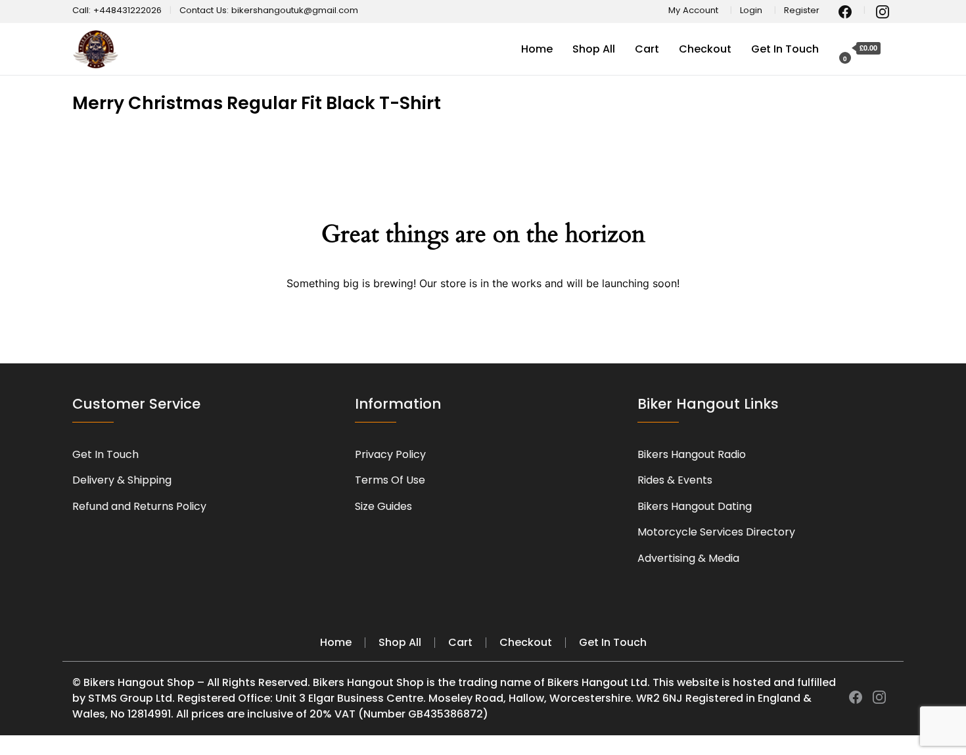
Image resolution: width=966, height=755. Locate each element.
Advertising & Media (688, 558)
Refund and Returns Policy (139, 506)
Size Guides (383, 506)
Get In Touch (785, 49)
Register (801, 10)
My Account (693, 10)
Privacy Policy (390, 454)
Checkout (705, 49)
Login (751, 10)
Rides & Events (674, 480)
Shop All (593, 49)
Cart (647, 49)
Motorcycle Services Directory (716, 531)
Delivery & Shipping (122, 480)
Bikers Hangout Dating (694, 506)
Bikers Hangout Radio (691, 454)
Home (537, 49)
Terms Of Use (390, 480)
